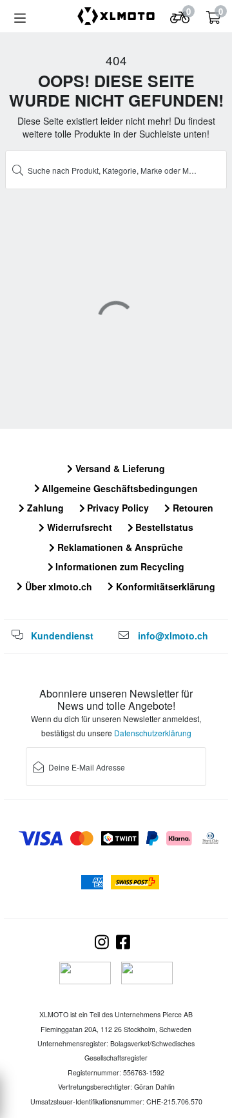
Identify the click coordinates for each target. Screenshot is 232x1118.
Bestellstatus (163, 527)
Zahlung (44, 507)
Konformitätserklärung (164, 586)
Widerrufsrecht (78, 527)
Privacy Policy (116, 507)
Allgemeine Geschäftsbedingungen (118, 488)
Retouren (191, 507)
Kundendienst (62, 635)
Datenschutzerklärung (152, 732)
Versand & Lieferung (119, 468)
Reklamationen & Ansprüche (119, 547)
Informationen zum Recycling (118, 566)
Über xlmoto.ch (57, 586)
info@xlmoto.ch (173, 635)
